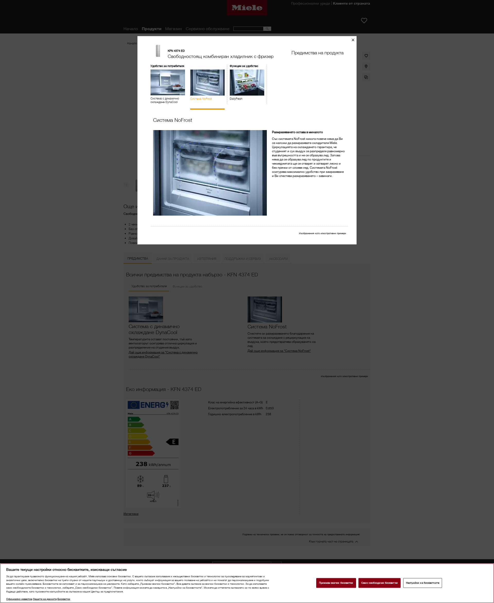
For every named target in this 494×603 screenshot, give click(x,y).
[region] (247, 583)
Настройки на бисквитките (422, 582)
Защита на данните (45, 599)
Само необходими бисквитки (379, 582)
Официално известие (19, 599)
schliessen (355, 40)
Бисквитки (63, 599)
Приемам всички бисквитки (336, 582)
